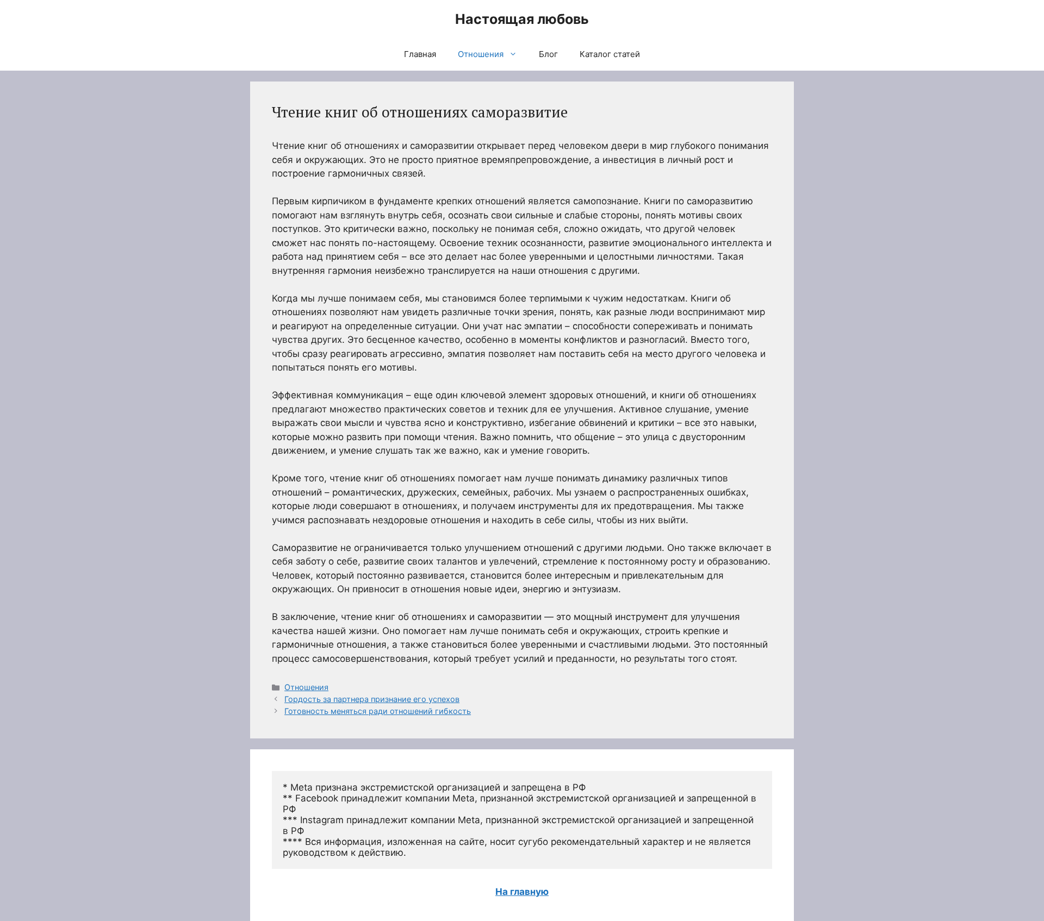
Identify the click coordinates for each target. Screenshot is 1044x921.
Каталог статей (610, 54)
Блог (548, 54)
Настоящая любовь (522, 19)
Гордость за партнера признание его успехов (371, 699)
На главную (522, 891)
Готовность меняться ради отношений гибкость (377, 711)
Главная (420, 54)
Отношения (481, 54)
